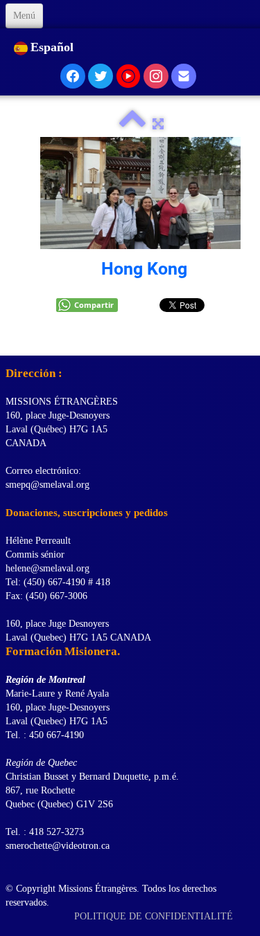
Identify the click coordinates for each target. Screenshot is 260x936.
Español (54, 47)
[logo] (11, 338)
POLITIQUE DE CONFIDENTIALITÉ (155, 916)
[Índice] (132, 124)
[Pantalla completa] (158, 124)
